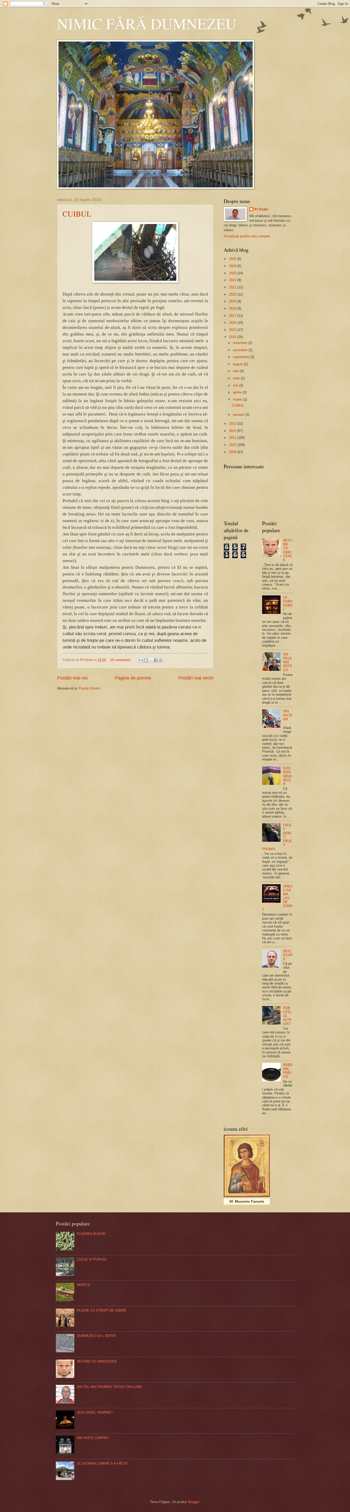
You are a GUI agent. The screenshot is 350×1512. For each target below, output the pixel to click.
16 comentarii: (121, 660)
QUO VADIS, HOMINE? (94, 1412)
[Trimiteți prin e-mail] (141, 660)
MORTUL (84, 1285)
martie (238, 399)
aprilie (238, 392)
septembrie (241, 357)
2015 (233, 330)
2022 (233, 280)
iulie (236, 371)
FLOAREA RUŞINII (91, 1234)
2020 (233, 294)
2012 (233, 431)
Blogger (193, 1502)
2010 (233, 445)
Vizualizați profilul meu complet (247, 236)
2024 (233, 266)
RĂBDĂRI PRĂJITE (287, 1071)
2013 (233, 423)
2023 (233, 273)
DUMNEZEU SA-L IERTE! (96, 1336)
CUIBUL (77, 213)
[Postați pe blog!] (146, 660)
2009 (233, 452)
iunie (237, 378)
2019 (233, 301)
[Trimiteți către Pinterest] (160, 660)
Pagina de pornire (133, 678)
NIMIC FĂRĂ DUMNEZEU (147, 23)
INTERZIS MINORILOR (287, 776)
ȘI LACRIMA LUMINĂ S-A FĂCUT (102, 1463)
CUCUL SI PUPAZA (92, 1259)
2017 (233, 316)
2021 (233, 287)
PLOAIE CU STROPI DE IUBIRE (101, 1310)
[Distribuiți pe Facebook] (155, 660)
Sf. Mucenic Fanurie (246, 1201)
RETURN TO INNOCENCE (287, 550)
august (238, 364)
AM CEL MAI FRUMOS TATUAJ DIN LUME (109, 1387)
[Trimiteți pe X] (150, 660)
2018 (233, 308)
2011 (233, 438)
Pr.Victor (261, 209)
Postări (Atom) (89, 688)
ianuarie (239, 415)
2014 (233, 337)
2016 (233, 322)
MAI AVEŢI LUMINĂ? (93, 1438)
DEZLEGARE (288, 955)
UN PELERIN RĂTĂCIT (287, 662)
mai (236, 385)
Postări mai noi (72, 678)
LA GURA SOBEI (288, 603)
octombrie (241, 350)
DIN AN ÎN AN (287, 715)
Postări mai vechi (195, 678)
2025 (233, 259)
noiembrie (240, 343)
